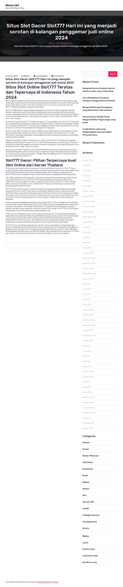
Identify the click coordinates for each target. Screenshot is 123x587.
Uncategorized (64, 43)
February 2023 (88, 372)
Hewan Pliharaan (91, 456)
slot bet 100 (88, 502)
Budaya (86, 442)
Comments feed (90, 556)
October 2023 (88, 330)
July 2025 (87, 227)
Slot (84, 495)
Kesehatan (88, 469)
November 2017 (89, 423)
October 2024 (88, 269)
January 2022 (88, 403)
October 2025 (88, 212)
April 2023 (87, 361)
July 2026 (87, 165)
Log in (85, 542)
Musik (85, 475)
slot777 (15, 107)
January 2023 (88, 377)
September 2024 (89, 274)
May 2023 (86, 356)
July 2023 (87, 346)
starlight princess (91, 515)
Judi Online (88, 462)
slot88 (86, 508)
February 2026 (88, 191)
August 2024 (88, 279)
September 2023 (89, 336)
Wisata (86, 528)
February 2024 (88, 310)
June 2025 (87, 232)
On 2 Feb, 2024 (11, 76)
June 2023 (87, 351)
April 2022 (87, 387)
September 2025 (89, 217)
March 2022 (87, 392)
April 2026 (87, 181)
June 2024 (87, 289)
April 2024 (87, 299)
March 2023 (87, 367)
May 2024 (86, 294)
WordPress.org (90, 562)
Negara (86, 482)
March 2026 (87, 186)
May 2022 (86, 382)
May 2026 (86, 176)
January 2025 (88, 253)
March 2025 (87, 248)
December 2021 (89, 408)
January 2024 (88, 315)
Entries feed (89, 549)
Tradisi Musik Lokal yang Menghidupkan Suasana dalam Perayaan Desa (97, 132)
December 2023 (89, 320)
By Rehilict (25, 76)
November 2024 (89, 263)
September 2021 (89, 413)
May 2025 (86, 238)
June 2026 (87, 171)
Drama (86, 449)
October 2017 (88, 428)
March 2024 (87, 305)
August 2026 (88, 160)
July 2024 (87, 284)
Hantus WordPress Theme (48, 582)
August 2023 (88, 341)
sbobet (86, 489)
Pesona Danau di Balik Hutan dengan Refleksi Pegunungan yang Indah (99, 120)
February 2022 (88, 397)
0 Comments (58, 76)
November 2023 (89, 325)
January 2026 (88, 196)
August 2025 (88, 222)
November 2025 (89, 207)
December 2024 (89, 258)
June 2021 (87, 418)
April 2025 (87, 243)
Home (51, 43)
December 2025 (89, 202)
